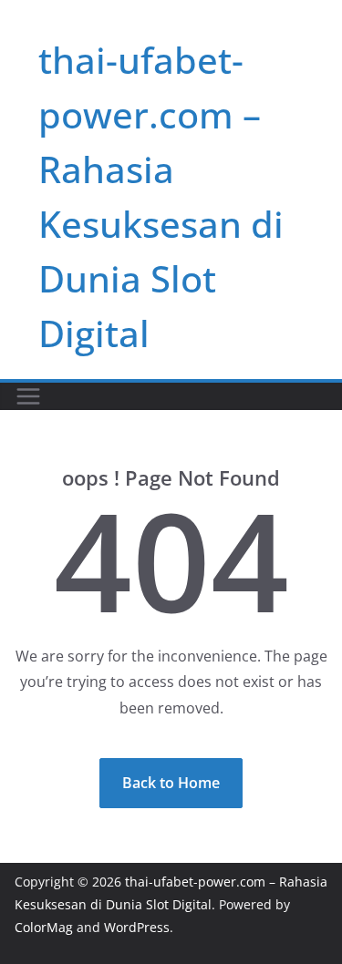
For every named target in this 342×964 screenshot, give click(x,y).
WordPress (137, 927)
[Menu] (28, 396)
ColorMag (44, 927)
